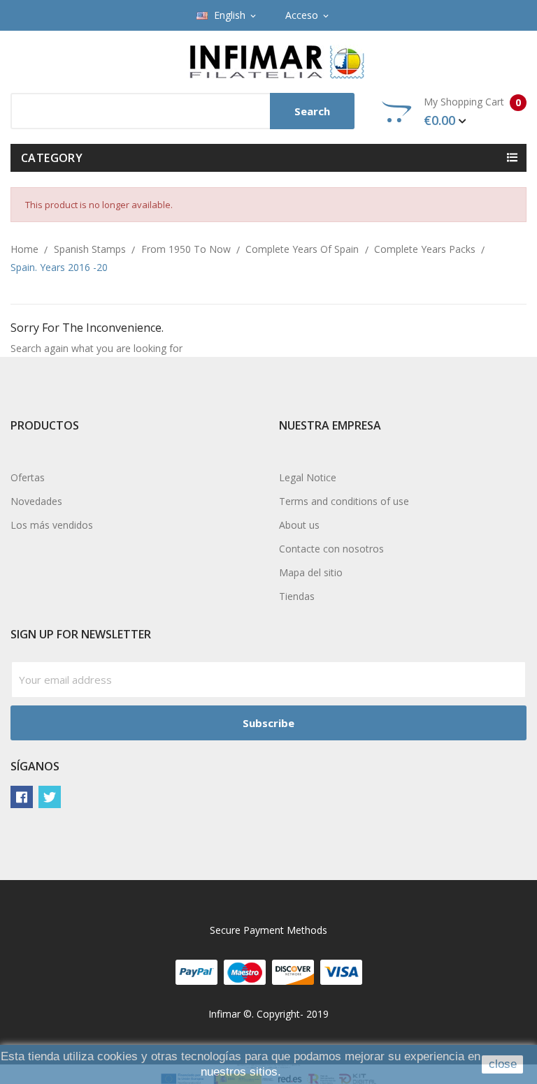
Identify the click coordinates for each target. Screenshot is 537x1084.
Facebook (21, 797)
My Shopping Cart (472, 112)
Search (312, 111)
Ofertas (27, 477)
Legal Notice (307, 477)
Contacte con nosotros (331, 548)
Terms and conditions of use (344, 501)
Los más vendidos (51, 525)
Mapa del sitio (311, 572)
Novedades (36, 501)
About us (299, 525)
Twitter (49, 797)
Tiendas (297, 596)
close (503, 1064)
